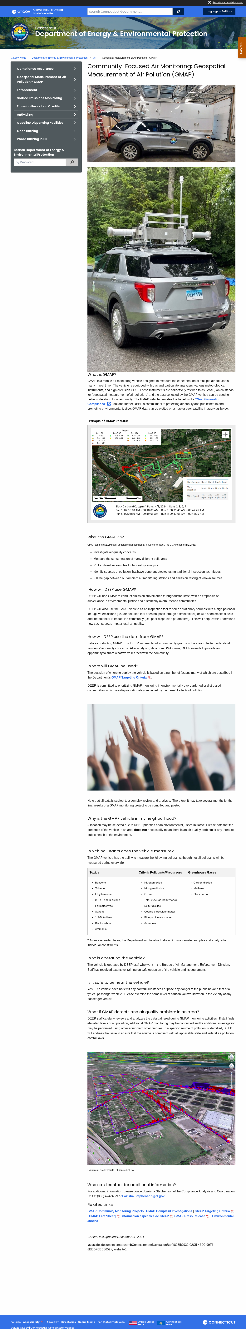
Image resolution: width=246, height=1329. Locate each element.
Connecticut (173, 1323)
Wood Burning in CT (32, 139)
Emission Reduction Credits (38, 106)
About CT (53, 1322)
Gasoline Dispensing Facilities (40, 122)
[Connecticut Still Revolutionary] (219, 1322)
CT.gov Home (18, 57)
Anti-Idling (25, 114)
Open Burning (27, 131)
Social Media (86, 1322)
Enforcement (27, 90)
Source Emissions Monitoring (39, 98)
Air (94, 57)
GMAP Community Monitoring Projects (115, 1211)
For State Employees (111, 1322)
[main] (123, 666)
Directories (68, 1322)
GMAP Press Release (189, 1216)
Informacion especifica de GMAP (145, 1216)
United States (146, 1323)
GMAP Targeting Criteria (129, 677)
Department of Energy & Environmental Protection (59, 57)
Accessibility (31, 1322)
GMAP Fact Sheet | (102, 1216)
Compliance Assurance (35, 68)
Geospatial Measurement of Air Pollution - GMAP (41, 79)
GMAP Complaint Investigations (169, 1211)
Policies (16, 1322)
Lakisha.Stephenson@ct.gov (143, 1196)
